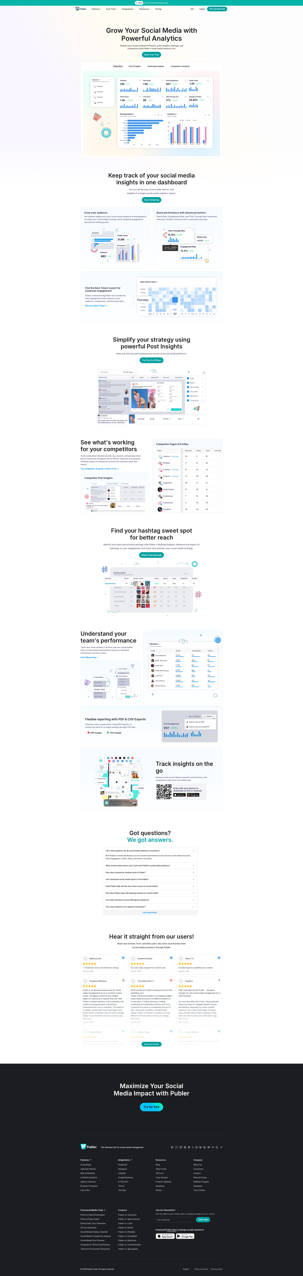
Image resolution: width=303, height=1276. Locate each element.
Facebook (122, 1164)
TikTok (121, 1186)
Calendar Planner (88, 1169)
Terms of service (201, 1269)
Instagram (122, 1169)
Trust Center (199, 1190)
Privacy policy (217, 1269)
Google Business (125, 1177)
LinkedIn (122, 1173)
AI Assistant (85, 1164)
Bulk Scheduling (87, 1173)
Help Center (161, 1169)
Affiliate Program (201, 1182)
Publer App (171, 1230)
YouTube (122, 1190)
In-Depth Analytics (88, 1177)
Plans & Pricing (200, 1177)
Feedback (197, 1186)
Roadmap (160, 1186)
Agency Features (88, 1182)
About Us (197, 1164)
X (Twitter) (123, 1182)
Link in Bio (85, 1190)
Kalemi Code (92, 1269)
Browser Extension (89, 1186)
